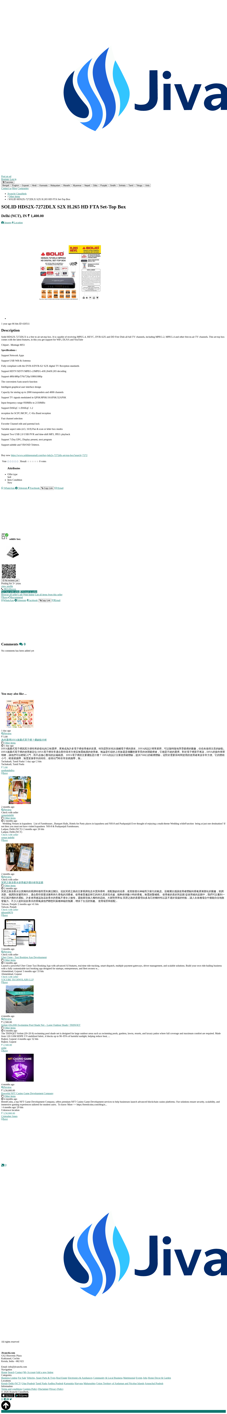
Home (4, 1372)
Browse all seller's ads (12, 594)
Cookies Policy (30, 1389)
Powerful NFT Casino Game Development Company (27, 1093)
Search (11, 1372)
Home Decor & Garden (159, 1378)
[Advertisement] (94, 513)
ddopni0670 (7, 912)
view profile (7, 586)
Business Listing (9, 1378)
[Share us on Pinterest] (8, 1399)
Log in (13, 179)
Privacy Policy (56, 1389)
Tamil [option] (130, 185)
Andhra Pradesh (55, 1383)
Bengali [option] (5, 185)
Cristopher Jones (9, 1116)
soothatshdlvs (7, 770)
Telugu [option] (139, 185)
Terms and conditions (11, 1389)
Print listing (28, 594)
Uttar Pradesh (28, 1383)
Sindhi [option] (113, 185)
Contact (19, 1372)
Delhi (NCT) (14, 1383)
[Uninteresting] (9, 461)
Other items (10, 743)
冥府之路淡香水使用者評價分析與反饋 (22, 882)
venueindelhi (7, 815)
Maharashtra (90, 1383)
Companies (23, 188)
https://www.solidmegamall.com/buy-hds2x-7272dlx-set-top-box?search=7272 (49, 455)
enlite (3, 1048)
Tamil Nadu (41, 1383)
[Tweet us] (11, 1399)
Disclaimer (43, 1389)
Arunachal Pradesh (154, 1383)
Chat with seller (12, 591)
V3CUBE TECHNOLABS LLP (17, 979)
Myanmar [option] (77, 185)
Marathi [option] (66, 185)
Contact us (6, 188)
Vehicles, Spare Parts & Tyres (41, 1378)
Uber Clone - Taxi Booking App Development (24, 957)
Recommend (17, 597)
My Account (29, 1372)
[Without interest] (8, 461)
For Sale (22, 1378)
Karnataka (69, 1383)
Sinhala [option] (122, 185)
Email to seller (30, 591)
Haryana (79, 1383)
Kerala (4, 1383)
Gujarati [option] (25, 185)
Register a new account (88, 1411)
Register (5, 179)
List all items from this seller (48, 594)
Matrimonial (129, 1378)
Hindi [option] (34, 185)
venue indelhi (7, 837)
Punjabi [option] (103, 185)
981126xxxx (10, 589)
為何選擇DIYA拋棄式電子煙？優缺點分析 (24, 739)
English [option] (15, 185)
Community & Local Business (108, 1378)
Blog (14, 188)
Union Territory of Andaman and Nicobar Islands (120, 1383)
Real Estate (61, 1378)
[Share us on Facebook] (5, 1399)
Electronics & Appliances (80, 1378)
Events (139, 1378)
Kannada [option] (43, 185)
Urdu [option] (147, 185)
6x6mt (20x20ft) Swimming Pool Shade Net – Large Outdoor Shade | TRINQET (40, 1025)
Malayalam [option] (55, 185)
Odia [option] (95, 185)
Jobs (145, 1378)
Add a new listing (44, 1372)
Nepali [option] (87, 185)
